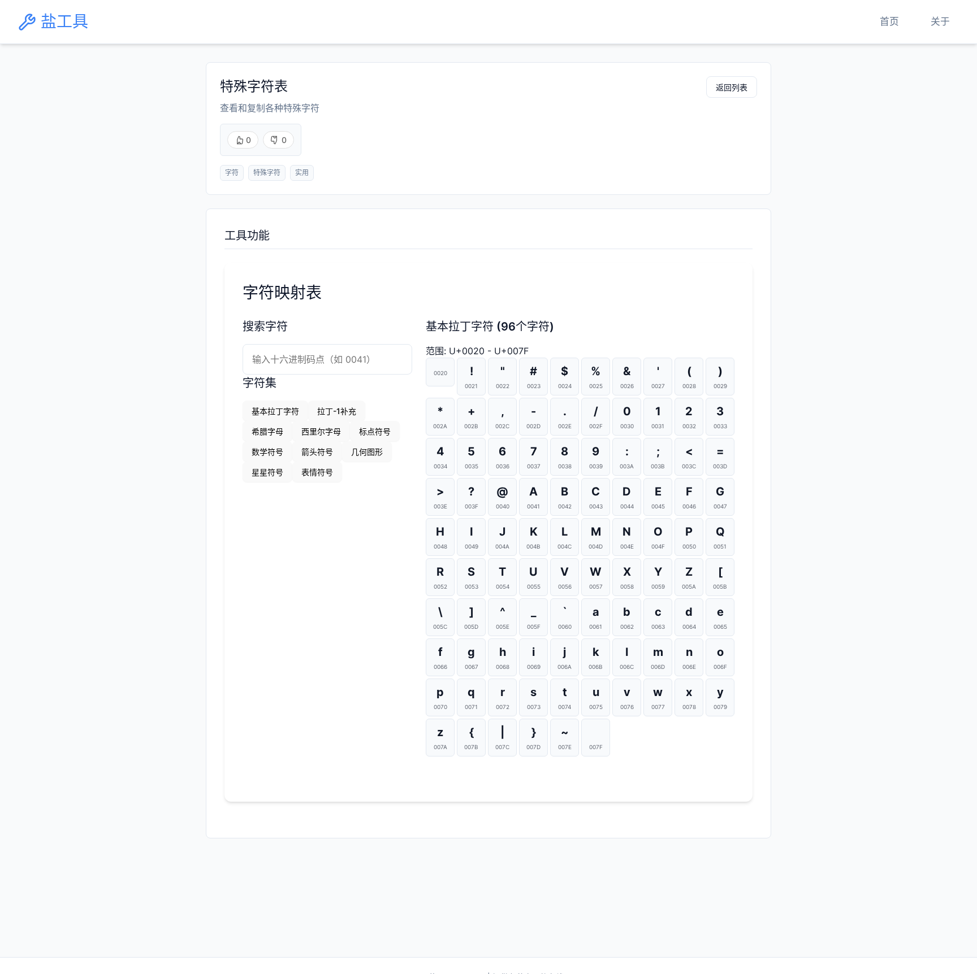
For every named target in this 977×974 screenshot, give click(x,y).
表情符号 (317, 472)
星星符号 (267, 472)
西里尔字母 (321, 431)
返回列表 (731, 87)
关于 (940, 21)
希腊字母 (267, 431)
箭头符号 (317, 451)
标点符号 (375, 431)
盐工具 (64, 22)
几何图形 (367, 451)
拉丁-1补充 (336, 411)
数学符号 (267, 451)
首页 (889, 21)
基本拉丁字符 (275, 411)
